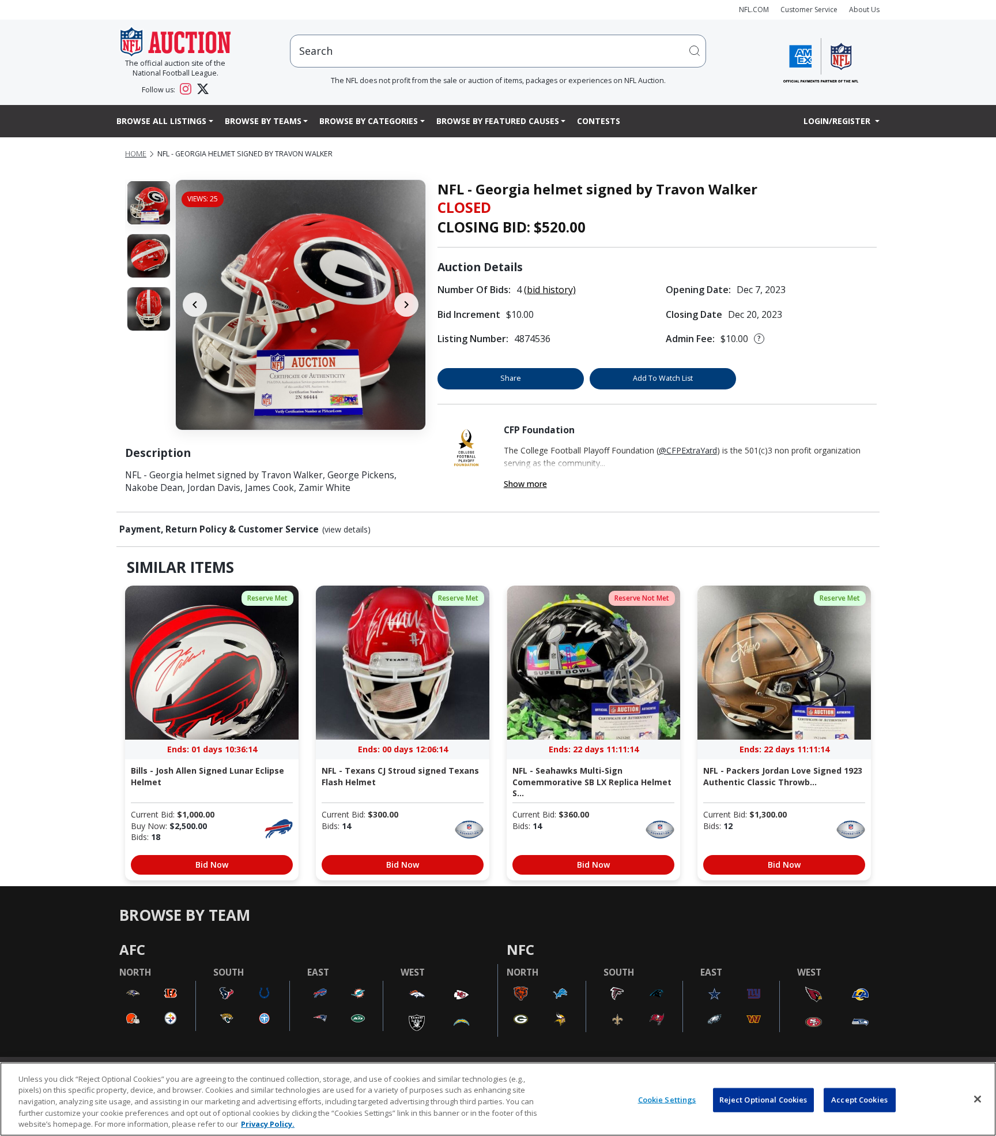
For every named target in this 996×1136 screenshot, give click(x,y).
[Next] (406, 305)
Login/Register (838, 120)
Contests (598, 120)
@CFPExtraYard (688, 450)
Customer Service (808, 9)
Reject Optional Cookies (763, 1099)
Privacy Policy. (268, 1124)
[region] (498, 1099)
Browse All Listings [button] (161, 120)
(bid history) (550, 289)
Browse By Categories (368, 120)
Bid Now (211, 864)
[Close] (977, 1099)
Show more (525, 483)
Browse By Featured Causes (497, 120)
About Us (864, 9)
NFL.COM (754, 9)
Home (135, 154)
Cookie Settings (667, 1099)
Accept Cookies (859, 1099)
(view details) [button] (346, 529)
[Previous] (195, 305)
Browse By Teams (263, 120)
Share (510, 378)
